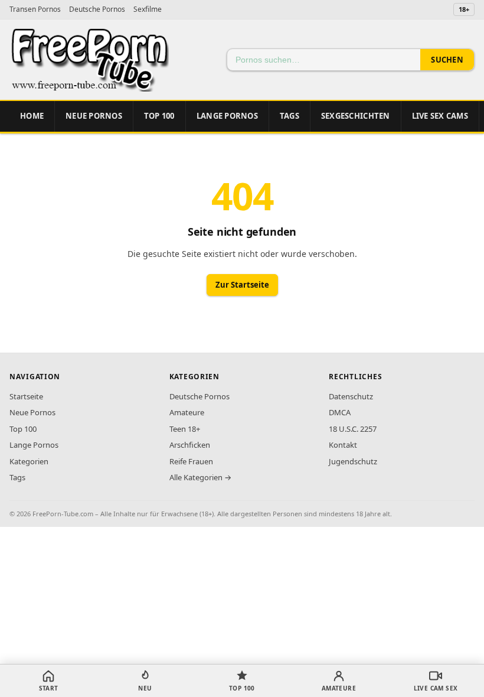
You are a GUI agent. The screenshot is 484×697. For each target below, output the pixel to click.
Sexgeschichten (355, 115)
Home (32, 115)
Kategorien (28, 461)
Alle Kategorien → (200, 477)
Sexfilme (147, 9)
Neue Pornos (94, 115)
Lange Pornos (227, 115)
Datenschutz (351, 396)
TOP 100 (159, 115)
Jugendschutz (353, 461)
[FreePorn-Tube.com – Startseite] (89, 60)
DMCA (340, 412)
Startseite (26, 396)
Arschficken (189, 444)
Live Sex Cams (440, 115)
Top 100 (23, 429)
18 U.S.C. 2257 (353, 429)
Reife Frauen (191, 461)
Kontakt (343, 444)
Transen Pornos (35, 9)
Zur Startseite (242, 284)
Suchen (447, 59)
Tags (289, 115)
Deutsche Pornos (97, 9)
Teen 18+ (184, 429)
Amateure (186, 412)
